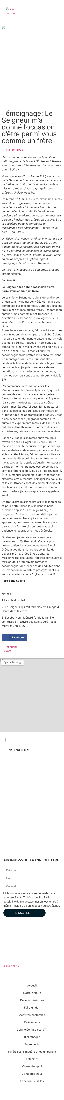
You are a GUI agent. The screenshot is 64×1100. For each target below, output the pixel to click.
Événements (14, 792)
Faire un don (14, 778)
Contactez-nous (16, 841)
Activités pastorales (18, 785)
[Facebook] (6, 928)
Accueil (11, 757)
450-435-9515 (11, 966)
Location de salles (17, 848)
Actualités (12, 827)
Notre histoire (14, 764)
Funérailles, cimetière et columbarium (27, 820)
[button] (32, 311)
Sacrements (13, 813)
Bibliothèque (13, 806)
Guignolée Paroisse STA (20, 799)
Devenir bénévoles (17, 771)
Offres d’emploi (15, 834)
